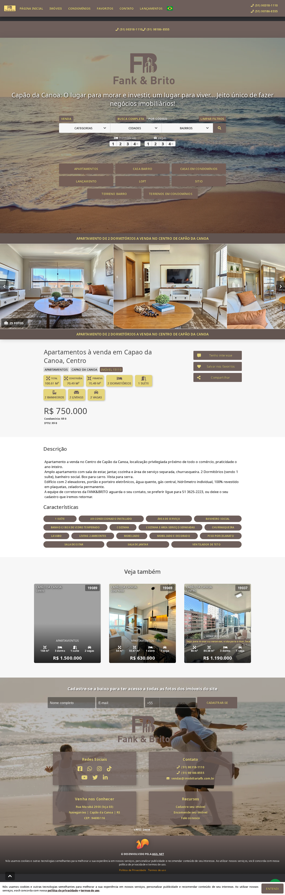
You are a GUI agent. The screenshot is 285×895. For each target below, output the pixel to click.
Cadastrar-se (217, 703)
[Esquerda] (4, 286)
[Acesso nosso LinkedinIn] (105, 778)
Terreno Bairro (114, 194)
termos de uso (90, 890)
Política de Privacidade (132, 870)
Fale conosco (190, 818)
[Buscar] (219, 128)
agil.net (158, 854)
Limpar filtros (212, 119)
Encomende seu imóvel (191, 812)
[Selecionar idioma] (172, 8)
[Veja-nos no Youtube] (84, 778)
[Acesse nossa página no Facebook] (80, 769)
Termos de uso (157, 870)
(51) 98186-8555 (158, 29)
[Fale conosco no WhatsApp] (89, 769)
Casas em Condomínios (198, 169)
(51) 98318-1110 (131, 29)
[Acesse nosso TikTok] (109, 769)
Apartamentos (86, 169)
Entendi (272, 889)
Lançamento (86, 181)
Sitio (199, 181)
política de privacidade (63, 890)
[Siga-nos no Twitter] (95, 778)
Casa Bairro (142, 169)
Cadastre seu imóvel (191, 807)
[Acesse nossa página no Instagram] (99, 769)
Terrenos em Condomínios (170, 194)
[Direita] (280, 286)
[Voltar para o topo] (10, 876)
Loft (142, 181)
